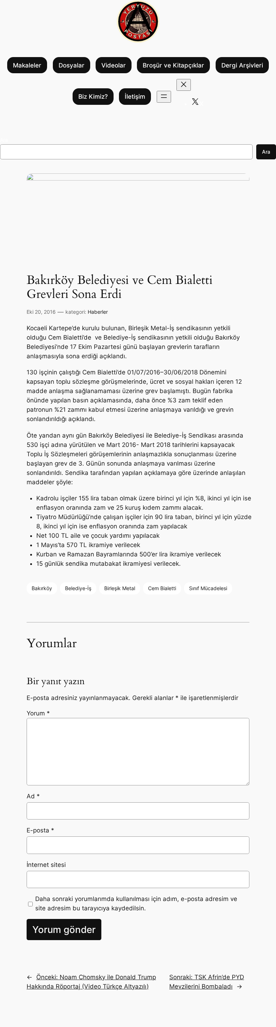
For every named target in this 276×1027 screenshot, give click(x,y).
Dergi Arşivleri (242, 65)
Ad (33, 796)
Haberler (98, 312)
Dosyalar (71, 65)
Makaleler (27, 65)
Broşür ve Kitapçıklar (173, 65)
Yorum (38, 713)
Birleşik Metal (119, 588)
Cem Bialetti (162, 588)
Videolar (113, 65)
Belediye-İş (78, 588)
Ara (4, 140)
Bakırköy (42, 588)
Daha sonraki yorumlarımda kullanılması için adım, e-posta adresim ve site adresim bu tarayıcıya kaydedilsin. (136, 903)
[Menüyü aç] (164, 97)
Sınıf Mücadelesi (208, 588)
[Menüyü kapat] (183, 85)
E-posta (40, 830)
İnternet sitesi (46, 864)
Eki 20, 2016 (41, 312)
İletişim (135, 96)
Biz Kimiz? (93, 96)
